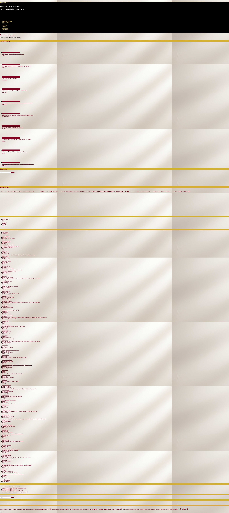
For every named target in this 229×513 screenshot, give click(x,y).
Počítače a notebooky (6, 291)
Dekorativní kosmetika (6, 313)
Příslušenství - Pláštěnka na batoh (8, 295)
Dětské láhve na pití (6, 343)
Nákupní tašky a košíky (6, 261)
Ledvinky (4, 401)
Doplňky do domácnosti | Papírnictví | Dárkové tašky (12, 396)
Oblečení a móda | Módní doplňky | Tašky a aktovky (12, 270)
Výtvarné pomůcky (6, 242)
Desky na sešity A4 (6, 479)
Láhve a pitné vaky (6, 375)
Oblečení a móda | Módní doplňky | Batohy (10, 472)
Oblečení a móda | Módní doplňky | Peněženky (11, 449)
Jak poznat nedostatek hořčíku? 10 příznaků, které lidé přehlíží (16, 66)
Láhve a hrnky (5, 427)
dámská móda (20, 191)
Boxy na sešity (5, 237)
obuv (84, 191)
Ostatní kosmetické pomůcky (7, 361)
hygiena (39, 191)
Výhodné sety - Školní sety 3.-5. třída (9, 271)
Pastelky (4, 243)
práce (92, 191)
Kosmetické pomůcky (6, 337)
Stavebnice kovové (5, 398)
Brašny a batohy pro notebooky (8, 338)
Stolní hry (4, 252)
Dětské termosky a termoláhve (8, 377)
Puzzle (3, 322)
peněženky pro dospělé (6, 387)
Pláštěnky (4, 372)
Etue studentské (5, 393)
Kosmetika (4, 290)
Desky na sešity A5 (6, 431)
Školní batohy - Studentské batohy (8, 426)
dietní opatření (9, 191)
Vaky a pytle (4, 462)
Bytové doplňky (5, 412)
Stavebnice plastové (6, 258)
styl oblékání (147, 191)
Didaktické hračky (5, 440)
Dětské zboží (4, 320)
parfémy (89, 191)
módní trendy (69, 191)
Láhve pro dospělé (5, 355)
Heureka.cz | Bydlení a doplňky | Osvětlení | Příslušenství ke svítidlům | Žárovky (17, 465)
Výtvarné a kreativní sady (7, 342)
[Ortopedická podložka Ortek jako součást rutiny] (11, 52)
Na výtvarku (4, 460)
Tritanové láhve (5, 378)
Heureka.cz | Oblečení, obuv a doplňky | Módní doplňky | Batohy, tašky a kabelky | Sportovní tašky (21, 341)
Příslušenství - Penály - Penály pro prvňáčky (10, 381)
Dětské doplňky (5, 392)
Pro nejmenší (4, 316)
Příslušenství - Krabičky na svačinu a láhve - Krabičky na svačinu (14, 357)
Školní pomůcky (5, 321)
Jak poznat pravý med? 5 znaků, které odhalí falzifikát (14, 90)
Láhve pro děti (5, 430)
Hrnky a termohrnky (6, 303)
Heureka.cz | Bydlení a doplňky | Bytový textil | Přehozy (12, 433)
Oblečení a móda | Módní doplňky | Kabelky (10, 246)
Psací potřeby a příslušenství (7, 471)
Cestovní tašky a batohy (6, 455)
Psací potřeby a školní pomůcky (8, 297)
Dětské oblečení (5, 370)
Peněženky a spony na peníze (7, 413)
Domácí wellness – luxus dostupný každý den (12, 127)
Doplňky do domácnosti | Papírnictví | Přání (10, 350)
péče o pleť (118, 191)
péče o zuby (130, 191)
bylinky (2, 191)
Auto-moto (4, 308)
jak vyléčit (48, 191)
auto (0, 191)
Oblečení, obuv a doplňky (7, 360)
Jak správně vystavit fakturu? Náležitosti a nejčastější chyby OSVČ (17, 103)
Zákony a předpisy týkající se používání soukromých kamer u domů (17, 115)
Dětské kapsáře (5, 305)
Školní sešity (4, 348)
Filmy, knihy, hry (5, 251)
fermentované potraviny (27, 191)
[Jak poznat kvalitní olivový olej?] (11, 77)
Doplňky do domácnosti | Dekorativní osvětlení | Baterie (12, 441)
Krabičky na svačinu (6, 280)
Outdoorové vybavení (6, 272)
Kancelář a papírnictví (6, 241)
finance (32, 191)
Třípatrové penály (5, 323)
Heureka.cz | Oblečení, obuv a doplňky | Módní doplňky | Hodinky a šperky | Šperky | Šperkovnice (21, 302)
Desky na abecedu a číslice (7, 352)
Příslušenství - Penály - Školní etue (8, 403)
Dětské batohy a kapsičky (7, 301)
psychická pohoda (98, 191)
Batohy (3, 442)
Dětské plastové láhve (6, 300)
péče (114, 191)
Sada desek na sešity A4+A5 (7, 391)
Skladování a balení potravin (7, 459)
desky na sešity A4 (5, 358)
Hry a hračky (4, 376)
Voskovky (4, 470)
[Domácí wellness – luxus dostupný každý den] (11, 126)
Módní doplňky (5, 383)
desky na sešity (5, 335)
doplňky (3, 382)
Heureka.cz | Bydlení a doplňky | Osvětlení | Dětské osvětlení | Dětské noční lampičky (18, 254)
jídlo (51, 191)
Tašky (3, 346)
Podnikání (5, 28)
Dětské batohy (5, 306)
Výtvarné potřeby (5, 283)
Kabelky (4, 239)
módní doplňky (63, 191)
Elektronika (4, 267)
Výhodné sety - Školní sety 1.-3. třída (9, 318)
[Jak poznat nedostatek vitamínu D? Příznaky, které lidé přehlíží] (11, 138)
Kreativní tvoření (5, 259)
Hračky (3, 437)
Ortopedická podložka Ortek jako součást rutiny (13, 54)
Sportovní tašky (5, 446)
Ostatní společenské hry (6, 298)
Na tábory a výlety (5, 330)
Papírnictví (4, 447)
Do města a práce (5, 363)
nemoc (77, 191)
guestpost (36, 191)
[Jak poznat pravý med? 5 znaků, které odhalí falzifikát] (11, 89)
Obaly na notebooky (6, 366)
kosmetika (55, 191)
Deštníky (4, 408)
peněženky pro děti (6, 287)
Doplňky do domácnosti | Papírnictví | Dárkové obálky (12, 373)
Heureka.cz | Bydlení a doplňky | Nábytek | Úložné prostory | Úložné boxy (16, 457)
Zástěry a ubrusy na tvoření (7, 307)
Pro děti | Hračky (5, 481)
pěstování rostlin (134, 191)
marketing (59, 191)
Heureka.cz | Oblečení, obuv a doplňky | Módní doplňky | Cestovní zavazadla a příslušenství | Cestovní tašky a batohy (24, 317)
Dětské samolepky (5, 253)
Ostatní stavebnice (5, 417)
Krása (3, 24)
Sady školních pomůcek (6, 288)
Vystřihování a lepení (6, 480)
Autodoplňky (4, 332)
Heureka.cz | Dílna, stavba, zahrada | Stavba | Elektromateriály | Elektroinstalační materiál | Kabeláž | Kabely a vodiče (24, 418)
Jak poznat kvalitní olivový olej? (9, 78)
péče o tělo (125, 191)
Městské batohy (5, 262)
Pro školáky (4, 273)
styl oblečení (143, 191)
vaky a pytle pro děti (6, 236)
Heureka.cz (4, 475)
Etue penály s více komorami (7, 277)
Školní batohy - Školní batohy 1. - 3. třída (10, 286)
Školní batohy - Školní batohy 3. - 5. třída (10, 450)
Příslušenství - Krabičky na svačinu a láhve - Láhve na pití (13, 474)
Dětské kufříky (5, 328)
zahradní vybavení (157, 191)
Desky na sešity (5, 368)
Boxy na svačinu (5, 444)
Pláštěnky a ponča (5, 353)
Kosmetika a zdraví (6, 266)
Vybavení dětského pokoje (7, 281)
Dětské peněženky (5, 415)
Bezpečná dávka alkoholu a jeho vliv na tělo (10, 6)
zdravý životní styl (183, 191)
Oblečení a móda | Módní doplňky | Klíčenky (10, 293)
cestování (5, 191)
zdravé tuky (171, 191)
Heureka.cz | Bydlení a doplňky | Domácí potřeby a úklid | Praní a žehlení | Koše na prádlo (19, 388)
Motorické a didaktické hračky (8, 244)
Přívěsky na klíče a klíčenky (7, 347)
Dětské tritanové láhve (6, 331)
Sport (3, 248)
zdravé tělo (175, 191)
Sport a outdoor (5, 327)
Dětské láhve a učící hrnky (7, 367)
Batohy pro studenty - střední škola (9, 400)
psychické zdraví (109, 191)
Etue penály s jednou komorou (8, 416)
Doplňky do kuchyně (6, 435)
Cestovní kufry (5, 356)
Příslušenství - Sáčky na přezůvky (8, 238)
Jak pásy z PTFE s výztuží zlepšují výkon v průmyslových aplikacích (18, 164)
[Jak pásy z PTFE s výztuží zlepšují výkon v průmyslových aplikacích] (11, 162)
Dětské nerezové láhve (6, 454)
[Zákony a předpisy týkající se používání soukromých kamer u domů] (11, 113)
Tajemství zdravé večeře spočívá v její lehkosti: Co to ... (12, 9)
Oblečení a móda (5, 428)
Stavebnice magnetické (6, 464)
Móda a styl (5, 22)
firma (34, 191)
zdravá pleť (163, 191)
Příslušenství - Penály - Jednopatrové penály (10, 310)
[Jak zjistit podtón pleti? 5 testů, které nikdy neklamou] (11, 150)
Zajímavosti (5, 29)
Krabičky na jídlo (5, 256)
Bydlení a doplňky (5, 390)
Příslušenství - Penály (6, 333)
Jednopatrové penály (6, 386)
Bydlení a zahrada (7, 21)
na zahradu (74, 191)
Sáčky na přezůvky (6, 467)
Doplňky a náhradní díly (7, 445)
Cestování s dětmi (5, 282)
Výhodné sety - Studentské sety (8, 247)
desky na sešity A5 (5, 451)
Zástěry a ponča (5, 233)
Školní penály (5, 312)
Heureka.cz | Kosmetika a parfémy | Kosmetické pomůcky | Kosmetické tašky (17, 365)
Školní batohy (5, 311)
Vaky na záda (5, 345)
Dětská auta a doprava (6, 461)
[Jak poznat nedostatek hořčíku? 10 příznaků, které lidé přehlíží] (11, 64)
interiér (46, 191)
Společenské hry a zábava (7, 275)
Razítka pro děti (5, 340)
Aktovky (4, 406)
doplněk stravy (14, 191)
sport (138, 191)
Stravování (5, 25)
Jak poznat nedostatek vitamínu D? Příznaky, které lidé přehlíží (16, 139)
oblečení (82, 191)
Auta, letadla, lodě (5, 234)
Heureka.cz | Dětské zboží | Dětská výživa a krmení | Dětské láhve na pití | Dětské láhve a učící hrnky (21, 278)
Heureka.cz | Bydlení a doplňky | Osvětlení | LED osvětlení (13, 326)
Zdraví (4, 26)
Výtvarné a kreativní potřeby (7, 432)
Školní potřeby (5, 265)
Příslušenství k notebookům (7, 315)
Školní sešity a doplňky (6, 325)
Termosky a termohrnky (6, 385)
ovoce (86, 191)
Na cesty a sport (5, 439)
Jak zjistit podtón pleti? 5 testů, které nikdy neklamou (14, 151)
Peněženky (4, 257)
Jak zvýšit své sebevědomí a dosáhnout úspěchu (11, 8)
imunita (42, 191)
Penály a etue (4, 362)
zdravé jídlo (168, 191)
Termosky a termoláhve (6, 410)
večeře (153, 191)
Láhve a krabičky (5, 405)
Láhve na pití (4, 296)
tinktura (151, 191)
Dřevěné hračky (5, 292)
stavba (140, 191)
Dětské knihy (4, 423)
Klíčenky (4, 249)
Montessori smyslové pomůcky (8, 268)
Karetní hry (4, 276)
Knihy (3, 285)
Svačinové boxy (5, 232)
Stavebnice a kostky (6, 395)
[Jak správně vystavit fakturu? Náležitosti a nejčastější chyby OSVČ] (11, 101)
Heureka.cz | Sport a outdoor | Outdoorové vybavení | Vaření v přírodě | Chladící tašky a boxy (19, 411)
